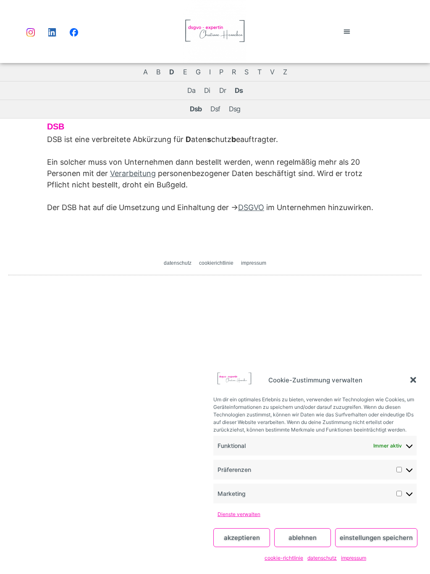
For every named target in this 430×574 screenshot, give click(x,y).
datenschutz (322, 558)
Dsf (215, 109)
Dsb (196, 109)
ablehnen (302, 538)
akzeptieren (242, 538)
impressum (353, 558)
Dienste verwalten (239, 514)
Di (207, 90)
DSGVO (251, 207)
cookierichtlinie (216, 263)
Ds (239, 90)
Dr (222, 90)
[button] (413, 380)
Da (191, 90)
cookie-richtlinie (284, 558)
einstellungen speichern (376, 538)
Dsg (234, 109)
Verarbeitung (133, 173)
